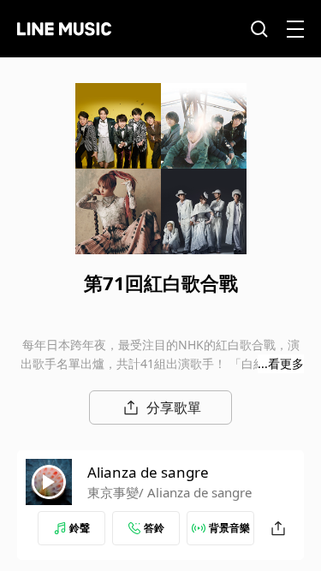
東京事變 (113, 492)
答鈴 (154, 527)
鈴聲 (79, 527)
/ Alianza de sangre (195, 492)
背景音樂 (229, 527)
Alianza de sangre (148, 472)
